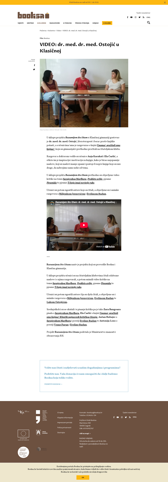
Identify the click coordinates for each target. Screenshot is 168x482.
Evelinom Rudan (96, 194)
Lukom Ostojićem (57, 302)
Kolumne (41, 23)
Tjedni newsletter (143, 13)
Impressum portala (64, 422)
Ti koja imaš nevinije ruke (68, 287)
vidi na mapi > (85, 433)
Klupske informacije (65, 418)
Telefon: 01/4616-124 (87, 415)
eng (148, 17)
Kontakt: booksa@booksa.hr (90, 413)
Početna (43, 31)
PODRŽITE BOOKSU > (53, 384)
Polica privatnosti (64, 428)
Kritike (30, 23)
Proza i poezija (82, 23)
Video (58, 31)
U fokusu (67, 23)
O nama (60, 413)
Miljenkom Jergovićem (80, 298)
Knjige (96, 23)
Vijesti (21, 23)
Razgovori (55, 23)
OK (83, 478)
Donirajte (61, 433)
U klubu (107, 23)
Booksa (47, 38)
